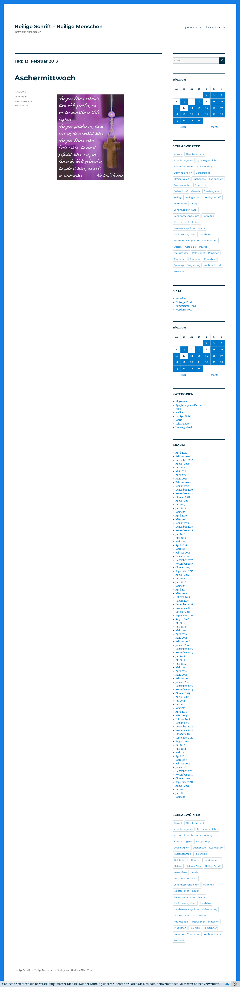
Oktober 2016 (183, 611)
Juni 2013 (181, 704)
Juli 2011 (180, 789)
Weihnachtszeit (213, 265)
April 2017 (181, 589)
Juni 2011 (181, 793)
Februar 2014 (183, 678)
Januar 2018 (182, 556)
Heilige (178, 197)
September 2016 (185, 615)
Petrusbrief (198, 252)
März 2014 (181, 674)
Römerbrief (209, 259)
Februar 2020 (183, 482)
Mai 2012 (181, 752)
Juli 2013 (180, 700)
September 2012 (184, 737)
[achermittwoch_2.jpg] (109, 137)
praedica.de (193, 27)
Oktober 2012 (183, 734)
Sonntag (179, 265)
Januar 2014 (182, 682)
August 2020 (183, 463)
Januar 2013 (182, 722)
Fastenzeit (201, 185)
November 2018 (184, 530)
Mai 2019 (181, 512)
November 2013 (184, 689)
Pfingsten (213, 252)
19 (184, 114)
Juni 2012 (181, 748)
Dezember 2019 (184, 489)
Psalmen (195, 259)
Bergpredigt (203, 172)
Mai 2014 (181, 667)
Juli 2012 (180, 745)
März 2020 (181, 478)
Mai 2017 (181, 586)
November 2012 (184, 730)
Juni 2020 (181, 467)
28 (199, 120)
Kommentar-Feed (186, 306)
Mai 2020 (181, 471)
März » (215, 126)
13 (191, 107)
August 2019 (182, 500)
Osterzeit (190, 246)
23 (214, 114)
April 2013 (181, 711)
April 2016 (181, 634)
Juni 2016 (181, 626)
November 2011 (184, 774)
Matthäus (205, 234)
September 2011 (184, 782)
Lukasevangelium (184, 228)
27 (191, 120)
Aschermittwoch (45, 77)
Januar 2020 (182, 486)
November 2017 (184, 563)
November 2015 (184, 652)
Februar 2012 (183, 763)
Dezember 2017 (184, 560)
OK (227, 984)
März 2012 (181, 759)
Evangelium (216, 178)
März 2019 (181, 519)
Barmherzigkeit (183, 172)
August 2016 (182, 619)
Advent (178, 154)
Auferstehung (204, 166)
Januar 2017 (182, 600)
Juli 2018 (180, 534)
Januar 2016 (182, 645)
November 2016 (184, 608)
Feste (178, 408)
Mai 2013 (180, 708)
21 (199, 114)
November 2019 (184, 493)
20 (191, 114)
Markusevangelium (185, 234)
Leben (196, 222)
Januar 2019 (182, 523)
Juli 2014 (180, 660)
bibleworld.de (215, 27)
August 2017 (182, 574)
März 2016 (181, 637)
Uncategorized (184, 427)
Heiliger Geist (194, 197)
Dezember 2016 (184, 604)
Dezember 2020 (184, 460)
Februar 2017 (183, 597)
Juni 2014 (181, 663)
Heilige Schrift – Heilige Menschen (59, 26)
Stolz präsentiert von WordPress (75, 970)
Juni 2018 (181, 537)
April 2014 (181, 671)
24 (221, 114)
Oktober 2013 (183, 693)
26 (184, 120)
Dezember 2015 (184, 648)
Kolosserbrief (181, 222)
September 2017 (184, 571)
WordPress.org (184, 309)
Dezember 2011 (184, 771)
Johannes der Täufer (185, 209)
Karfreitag (208, 215)
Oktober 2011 (183, 778)
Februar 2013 (183, 719)
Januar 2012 (182, 767)
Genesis (195, 191)
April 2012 (181, 756)
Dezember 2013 (184, 685)
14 (199, 107)
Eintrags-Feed (184, 302)
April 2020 (181, 474)
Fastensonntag (182, 185)
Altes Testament (195, 154)
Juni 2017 (181, 582)
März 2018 (181, 549)
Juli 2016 (180, 623)
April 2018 (181, 545)
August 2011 (182, 785)
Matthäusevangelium (186, 240)
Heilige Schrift (213, 197)
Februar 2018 (183, 552)
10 (221, 101)
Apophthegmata (183, 160)
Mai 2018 (181, 541)
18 (176, 114)
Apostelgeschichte (207, 160)
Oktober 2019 (183, 497)
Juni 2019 (181, 508)
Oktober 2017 (183, 567)
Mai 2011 (180, 796)
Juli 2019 (180, 504)
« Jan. (183, 126)
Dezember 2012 (184, 726)
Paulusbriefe (181, 252)
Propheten (180, 259)
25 (176, 120)
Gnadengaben (212, 191)
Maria (201, 228)
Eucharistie (199, 178)
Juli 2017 (180, 578)
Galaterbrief (181, 191)
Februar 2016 (183, 641)
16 (214, 107)
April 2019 (181, 515)
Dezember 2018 (184, 526)
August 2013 (182, 697)
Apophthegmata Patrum (189, 405)
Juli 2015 (180, 656)
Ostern (178, 246)
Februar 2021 (183, 456)
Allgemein (21, 96)
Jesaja (194, 203)
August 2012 (182, 741)
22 (206, 114)
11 (177, 107)
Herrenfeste (180, 203)
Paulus (203, 246)
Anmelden (181, 298)
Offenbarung (209, 240)
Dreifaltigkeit (181, 178)
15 (206, 107)
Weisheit (179, 271)
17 (221, 107)
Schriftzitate (182, 423)
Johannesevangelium (186, 215)
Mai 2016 (181, 630)
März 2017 (181, 593)
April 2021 (181, 452)
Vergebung (193, 265)
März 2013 (181, 715)
